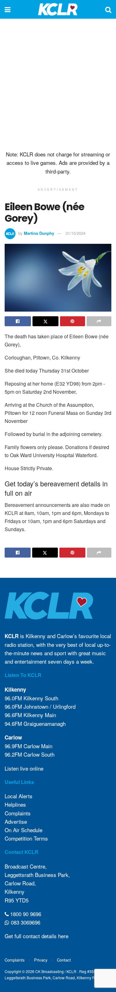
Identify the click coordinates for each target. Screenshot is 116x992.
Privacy (41, 960)
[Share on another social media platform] (99, 321)
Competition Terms (26, 838)
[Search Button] (108, 9)
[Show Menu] (8, 9)
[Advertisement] (58, 83)
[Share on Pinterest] (72, 321)
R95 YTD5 (16, 900)
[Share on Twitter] (45, 321)
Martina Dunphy (39, 233)
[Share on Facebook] (18, 321)
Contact (64, 960)
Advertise (16, 821)
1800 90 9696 (25, 914)
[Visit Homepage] (58, 9)
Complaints (18, 813)
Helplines (15, 804)
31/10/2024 (75, 233)
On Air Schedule (23, 830)
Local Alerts (18, 796)
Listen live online (24, 768)
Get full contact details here (36, 936)
